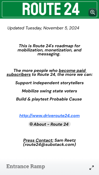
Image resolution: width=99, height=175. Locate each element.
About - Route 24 (51, 124)
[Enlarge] (92, 12)
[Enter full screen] (91, 167)
